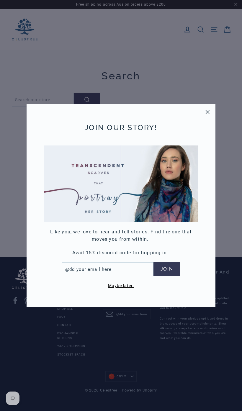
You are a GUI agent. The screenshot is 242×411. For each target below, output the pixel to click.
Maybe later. (121, 285)
